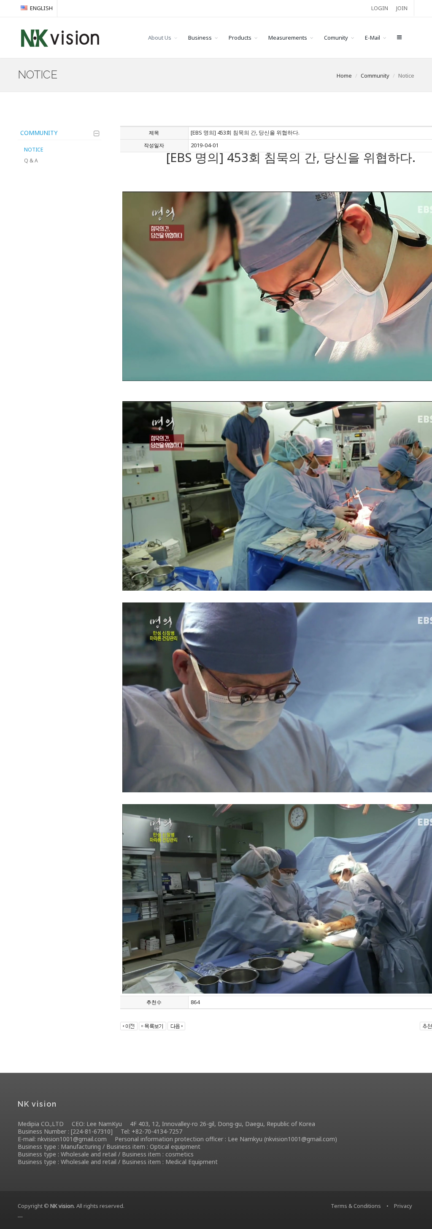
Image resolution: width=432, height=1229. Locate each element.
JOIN (402, 8)
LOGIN (379, 8)
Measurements (287, 37)
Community (38, 133)
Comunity (336, 37)
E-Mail (372, 37)
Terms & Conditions (356, 1206)
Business (200, 37)
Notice (33, 149)
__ (20, 1214)
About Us (159, 37)
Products (240, 37)
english (41, 8)
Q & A (31, 160)
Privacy (403, 1206)
